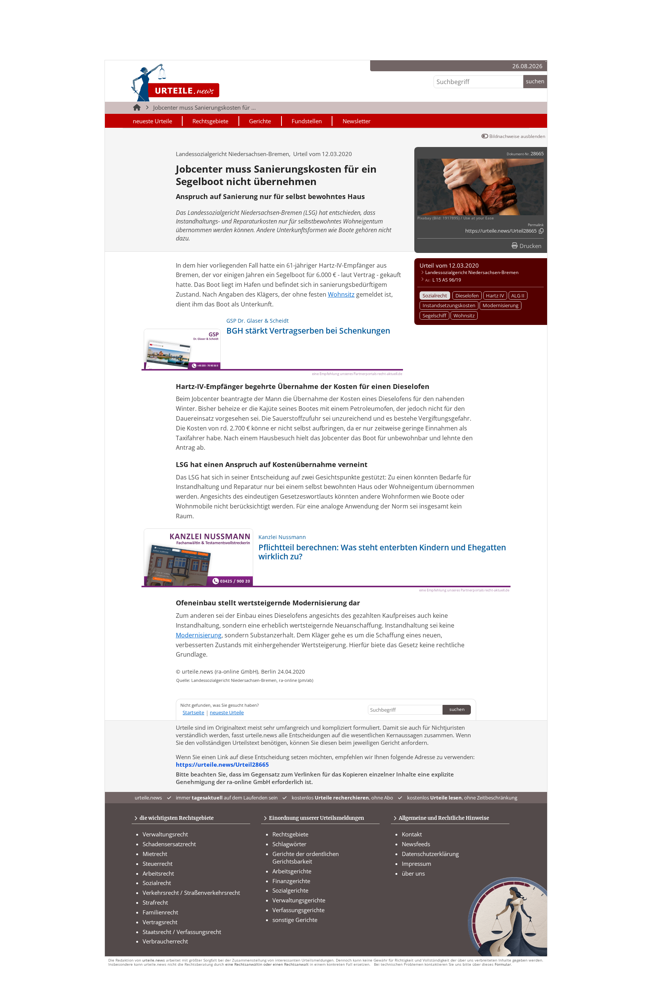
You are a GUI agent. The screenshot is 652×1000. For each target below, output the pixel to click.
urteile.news (153, 960)
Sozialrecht (435, 295)
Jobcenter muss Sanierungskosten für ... (204, 107)
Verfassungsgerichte (298, 910)
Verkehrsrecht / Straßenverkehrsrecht (191, 892)
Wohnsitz (464, 315)
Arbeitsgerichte (291, 871)
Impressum (416, 863)
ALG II (517, 295)
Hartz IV (495, 295)
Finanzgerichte (291, 881)
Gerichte (260, 121)
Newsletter (357, 121)
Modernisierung (500, 305)
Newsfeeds (416, 844)
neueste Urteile (152, 121)
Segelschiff (434, 315)
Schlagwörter (289, 844)
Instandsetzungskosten (449, 305)
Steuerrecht (157, 863)
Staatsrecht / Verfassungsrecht (182, 932)
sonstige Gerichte (294, 919)
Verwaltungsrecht (165, 834)
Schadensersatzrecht (169, 844)
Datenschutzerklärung (430, 854)
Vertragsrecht (160, 922)
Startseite (193, 712)
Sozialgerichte (290, 890)
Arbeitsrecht (158, 873)
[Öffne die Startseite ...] (201, 82)
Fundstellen (307, 121)
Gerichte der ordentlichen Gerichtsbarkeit (305, 857)
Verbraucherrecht (165, 941)
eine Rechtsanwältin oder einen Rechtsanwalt (267, 964)
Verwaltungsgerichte (298, 900)
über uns (413, 873)
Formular (503, 964)
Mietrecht (155, 854)
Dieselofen (467, 295)
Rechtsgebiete (210, 121)
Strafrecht (155, 902)
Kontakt (412, 834)
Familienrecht (160, 912)
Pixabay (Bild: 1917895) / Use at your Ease (455, 218)
